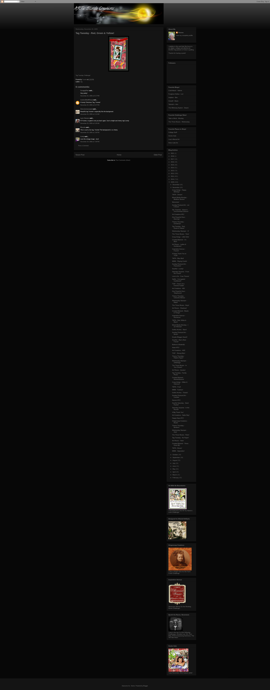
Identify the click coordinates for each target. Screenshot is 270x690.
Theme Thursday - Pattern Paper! (178, 357)
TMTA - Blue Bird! (178, 258)
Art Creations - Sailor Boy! (180, 415)
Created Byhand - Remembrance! (178, 378)
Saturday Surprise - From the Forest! (180, 272)
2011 (172, 176)
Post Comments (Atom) (123, 160)
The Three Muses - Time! (180, 234)
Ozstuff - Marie (173, 101)
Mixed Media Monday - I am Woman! (180, 326)
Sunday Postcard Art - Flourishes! (179, 265)
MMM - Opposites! (178, 451)
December (176, 184)
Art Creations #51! (178, 214)
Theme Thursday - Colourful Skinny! (178, 297)
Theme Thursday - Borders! (178, 426)
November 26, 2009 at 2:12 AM (89, 114)
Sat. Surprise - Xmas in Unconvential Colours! (180, 210)
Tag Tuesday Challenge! (83, 75)
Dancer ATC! (176, 400)
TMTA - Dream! (177, 194)
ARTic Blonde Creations (93, 8)
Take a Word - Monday (176, 118)
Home (119, 155)
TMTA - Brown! (177, 448)
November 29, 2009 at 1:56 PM (89, 132)
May (174, 469)
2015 (173, 165)
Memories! (175, 202)
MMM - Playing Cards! (179, 261)
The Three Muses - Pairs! (180, 435)
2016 (173, 162)
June (174, 466)
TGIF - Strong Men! (178, 353)
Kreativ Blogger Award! (179, 337)
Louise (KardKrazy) (86, 100)
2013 (173, 170)
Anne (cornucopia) (86, 109)
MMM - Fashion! (177, 390)
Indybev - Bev (173, 97)
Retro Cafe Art (173, 143)
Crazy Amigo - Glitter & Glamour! (179, 383)
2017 (173, 159)
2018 (173, 156)
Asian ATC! (175, 347)
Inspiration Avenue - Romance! (178, 316)
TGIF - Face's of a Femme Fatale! (178, 284)
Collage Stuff (172, 132)
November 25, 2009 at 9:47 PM (89, 105)
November (176, 187)
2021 (173, 153)
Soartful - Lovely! (177, 269)
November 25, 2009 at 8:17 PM (89, 96)
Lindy (82, 136)
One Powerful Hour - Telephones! (179, 292)
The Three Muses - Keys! (180, 305)
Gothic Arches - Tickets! (180, 392)
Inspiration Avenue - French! (178, 250)
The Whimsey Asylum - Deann (178, 108)
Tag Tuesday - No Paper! (180, 438)
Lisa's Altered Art (174, 139)
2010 (173, 179)
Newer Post (80, 155)
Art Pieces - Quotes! (179, 370)
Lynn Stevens (84, 118)
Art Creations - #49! (178, 350)
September (176, 457)
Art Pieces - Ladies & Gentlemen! (179, 245)
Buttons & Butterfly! (178, 344)
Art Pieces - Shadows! (179, 308)
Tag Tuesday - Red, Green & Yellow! (178, 227)
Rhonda (82, 127)
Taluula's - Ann (173, 104)
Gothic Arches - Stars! (179, 329)
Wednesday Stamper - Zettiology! (179, 361)
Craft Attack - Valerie (175, 90)
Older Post (158, 155)
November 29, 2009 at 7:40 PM (89, 141)
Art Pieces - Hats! (178, 440)
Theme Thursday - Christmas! (178, 222)
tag (81, 81)
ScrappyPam (84, 90)
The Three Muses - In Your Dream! (179, 366)
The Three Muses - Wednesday (179, 122)
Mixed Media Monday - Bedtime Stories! (179, 198)
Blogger (145, 686)
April (174, 472)
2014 (173, 167)
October (175, 454)
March (175, 475)
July (174, 463)
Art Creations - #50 (178, 288)
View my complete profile (184, 35)
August (175, 460)
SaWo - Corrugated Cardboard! (178, 280)
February (176, 477)
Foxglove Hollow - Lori (175, 94)
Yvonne (181, 32)
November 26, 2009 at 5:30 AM (89, 123)
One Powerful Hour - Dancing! (179, 218)
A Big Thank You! (178, 412)
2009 (173, 182)
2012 (173, 173)
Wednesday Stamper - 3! (180, 231)
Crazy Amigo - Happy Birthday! (179, 191)
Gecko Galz (172, 136)
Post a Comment (83, 145)
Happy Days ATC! (178, 418)
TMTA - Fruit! (176, 387)
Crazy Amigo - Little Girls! (180, 237)
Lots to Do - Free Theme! (180, 276)
